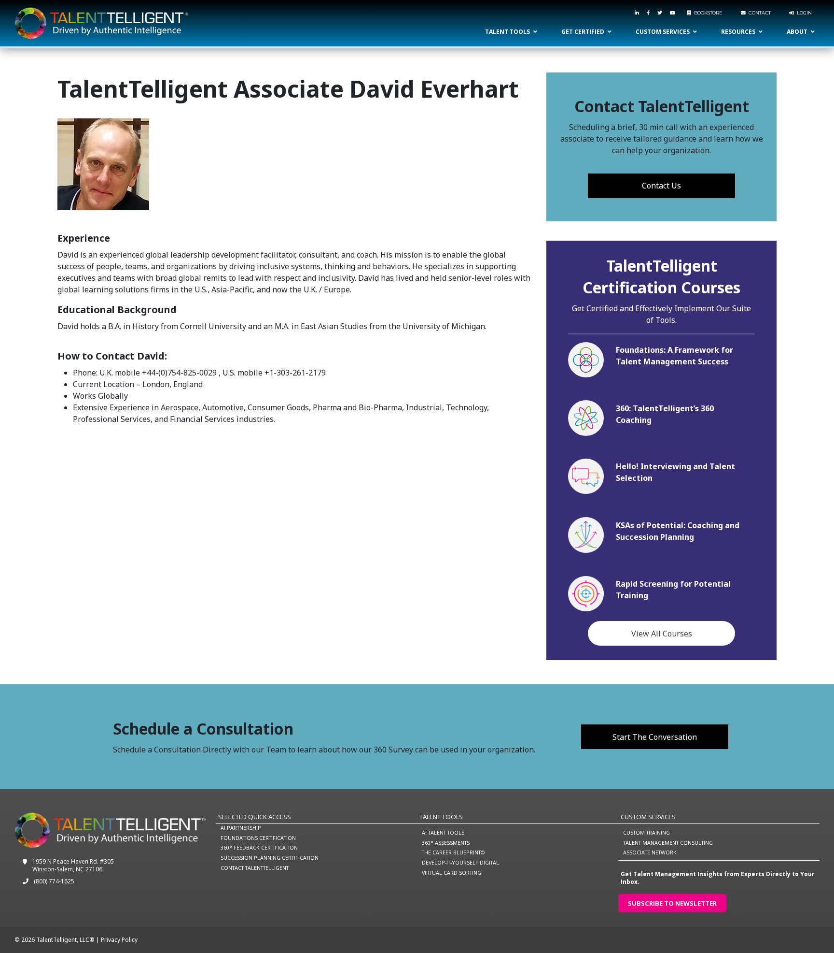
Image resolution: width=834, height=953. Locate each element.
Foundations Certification (258, 837)
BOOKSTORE (707, 12)
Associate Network (650, 852)
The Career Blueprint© (453, 852)
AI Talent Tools (443, 832)
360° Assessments (446, 842)
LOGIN (803, 12)
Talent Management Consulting (668, 842)
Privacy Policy (119, 940)
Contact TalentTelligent (255, 867)
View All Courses (661, 633)
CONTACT (758, 12)
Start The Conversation (654, 737)
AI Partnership (241, 827)
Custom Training (646, 832)
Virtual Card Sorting (451, 872)
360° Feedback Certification (259, 847)
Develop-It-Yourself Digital (460, 862)
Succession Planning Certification (270, 857)
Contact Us (661, 185)
